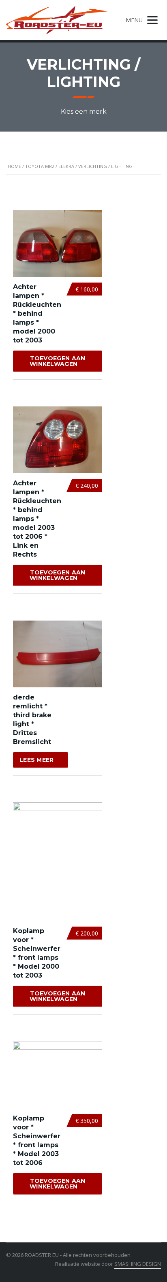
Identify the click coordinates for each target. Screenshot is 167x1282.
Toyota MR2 (39, 166)
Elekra (66, 166)
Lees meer (36, 759)
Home (14, 166)
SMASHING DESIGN (137, 1263)
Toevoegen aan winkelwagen (57, 361)
